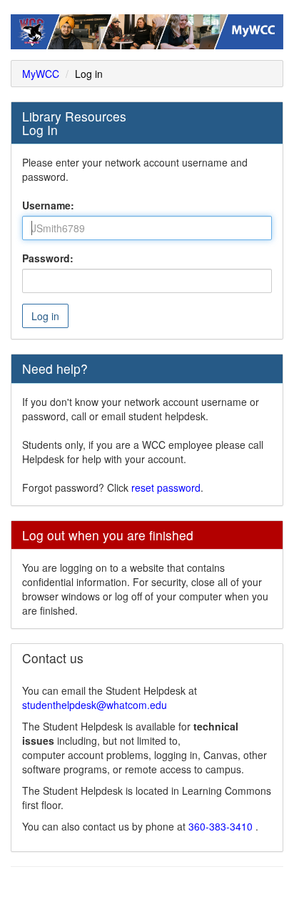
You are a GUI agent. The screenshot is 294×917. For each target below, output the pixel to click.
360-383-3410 (221, 826)
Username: (48, 205)
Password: (48, 258)
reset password (166, 487)
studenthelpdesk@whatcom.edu (94, 705)
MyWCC (40, 73)
